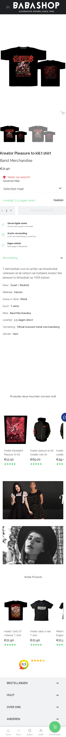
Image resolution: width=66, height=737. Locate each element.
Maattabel (58, 200)
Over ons (14, 707)
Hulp (10, 695)
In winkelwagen (42, 210)
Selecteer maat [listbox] (13, 189)
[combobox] (33, 190)
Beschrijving (10, 257)
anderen (13, 719)
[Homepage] (35, 7)
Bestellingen (17, 683)
